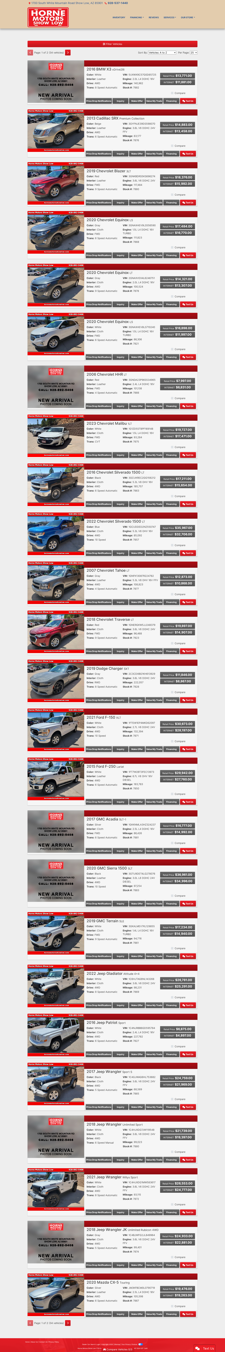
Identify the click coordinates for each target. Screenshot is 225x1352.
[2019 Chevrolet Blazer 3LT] (56, 183)
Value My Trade (154, 101)
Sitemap (117, 1344)
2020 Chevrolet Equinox (110, 220)
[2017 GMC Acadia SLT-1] (56, 831)
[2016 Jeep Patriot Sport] (56, 1034)
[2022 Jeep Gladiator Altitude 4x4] (56, 985)
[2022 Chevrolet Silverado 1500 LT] (56, 533)
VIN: (125, 74)
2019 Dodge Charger (108, 668)
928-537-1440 (118, 3)
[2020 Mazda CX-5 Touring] (56, 1294)
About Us (34, 1342)
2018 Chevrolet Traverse (110, 619)
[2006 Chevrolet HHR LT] (56, 386)
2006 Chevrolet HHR (107, 374)
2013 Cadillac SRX (115, 118)
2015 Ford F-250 (105, 766)
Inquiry (120, 101)
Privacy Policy (54, 1342)
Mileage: (128, 83)
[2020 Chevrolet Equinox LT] (56, 284)
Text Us (189, 101)
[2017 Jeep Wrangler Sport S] (56, 1083)
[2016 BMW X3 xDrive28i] (56, 81)
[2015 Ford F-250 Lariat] (56, 778)
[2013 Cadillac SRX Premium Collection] (56, 130)
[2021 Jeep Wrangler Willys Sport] (56, 1189)
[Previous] (30, 52)
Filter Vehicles (113, 44)
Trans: (90, 87)
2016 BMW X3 (105, 69)
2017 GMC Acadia (106, 819)
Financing (171, 101)
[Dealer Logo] (48, 17)
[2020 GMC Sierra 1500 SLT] (56, 880)
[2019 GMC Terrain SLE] (56, 933)
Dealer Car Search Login (91, 1344)
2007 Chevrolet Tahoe (108, 570)
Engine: (127, 78)
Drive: (90, 83)
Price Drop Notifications (98, 101)
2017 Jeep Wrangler (109, 1071)
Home (27, 1342)
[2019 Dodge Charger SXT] (56, 680)
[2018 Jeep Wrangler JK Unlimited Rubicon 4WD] (56, 1241)
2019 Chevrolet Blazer (109, 171)
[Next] (68, 52)
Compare (180, 93)
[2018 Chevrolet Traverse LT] (56, 631)
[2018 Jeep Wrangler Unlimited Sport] (56, 1136)
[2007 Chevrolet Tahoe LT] (56, 582)
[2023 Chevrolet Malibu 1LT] (56, 435)
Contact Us (43, 1342)
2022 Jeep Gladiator (113, 973)
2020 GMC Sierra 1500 (110, 868)
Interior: (91, 78)
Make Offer (137, 101)
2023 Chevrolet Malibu (109, 423)
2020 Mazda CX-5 (108, 1282)
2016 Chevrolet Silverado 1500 (115, 472)
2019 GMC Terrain (105, 921)
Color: (90, 74)
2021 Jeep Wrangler (112, 1177)
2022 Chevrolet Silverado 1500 (116, 521)
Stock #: (127, 87)
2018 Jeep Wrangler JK (123, 1229)
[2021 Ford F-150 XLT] (56, 729)
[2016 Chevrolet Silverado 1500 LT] (56, 484)
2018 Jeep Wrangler (115, 1124)
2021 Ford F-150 (104, 717)
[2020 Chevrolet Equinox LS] (56, 232)
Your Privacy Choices (130, 1344)
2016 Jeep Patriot (106, 1022)
